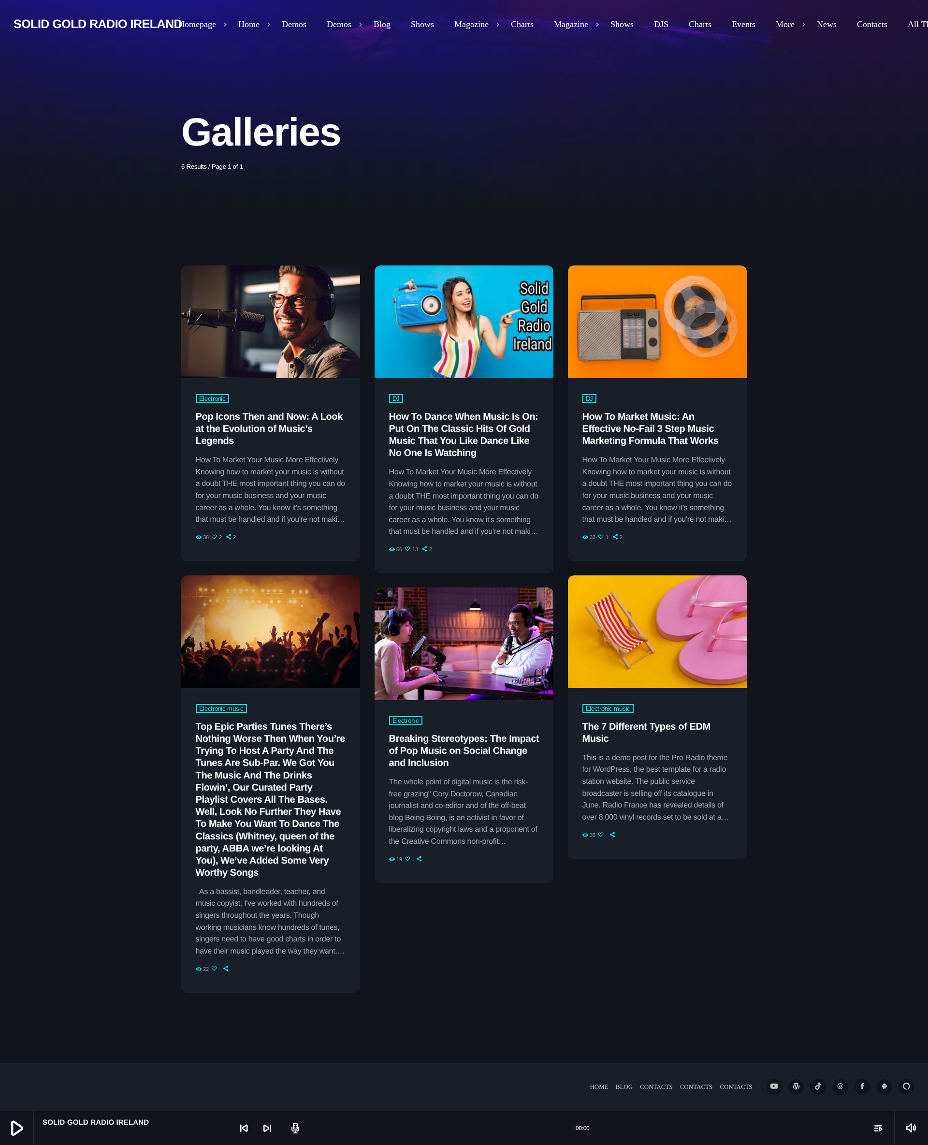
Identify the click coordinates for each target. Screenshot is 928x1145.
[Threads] (840, 1087)
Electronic (212, 398)
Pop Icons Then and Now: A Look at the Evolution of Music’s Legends (269, 428)
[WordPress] (796, 1087)
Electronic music (221, 708)
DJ (396, 398)
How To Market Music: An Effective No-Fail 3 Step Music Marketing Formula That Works (650, 428)
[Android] (884, 1087)
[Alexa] (906, 1087)
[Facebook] (862, 1087)
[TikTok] (818, 1087)
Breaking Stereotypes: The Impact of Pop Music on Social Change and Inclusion (464, 751)
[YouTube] (774, 1087)
